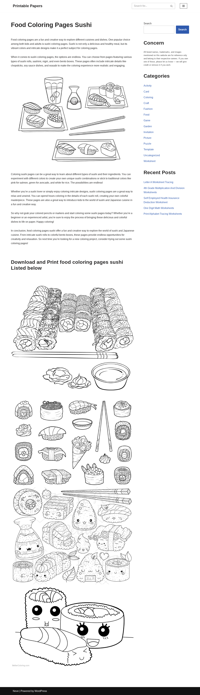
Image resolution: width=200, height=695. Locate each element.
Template (149, 149)
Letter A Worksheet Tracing (158, 182)
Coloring (148, 97)
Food (146, 114)
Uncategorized (152, 155)
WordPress (41, 691)
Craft (146, 103)
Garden (148, 126)
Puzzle (147, 143)
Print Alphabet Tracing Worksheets (163, 213)
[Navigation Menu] (183, 6)
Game (147, 120)
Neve (16, 691)
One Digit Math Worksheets (159, 208)
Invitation (149, 132)
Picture (147, 138)
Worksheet (149, 161)
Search (148, 23)
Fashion (148, 109)
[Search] (171, 6)
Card (146, 91)
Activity (148, 85)
